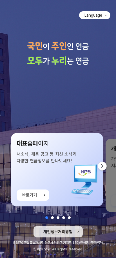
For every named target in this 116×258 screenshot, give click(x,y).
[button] (46, 217)
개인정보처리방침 (58, 231)
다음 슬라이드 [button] (106, 166)
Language (93, 15)
